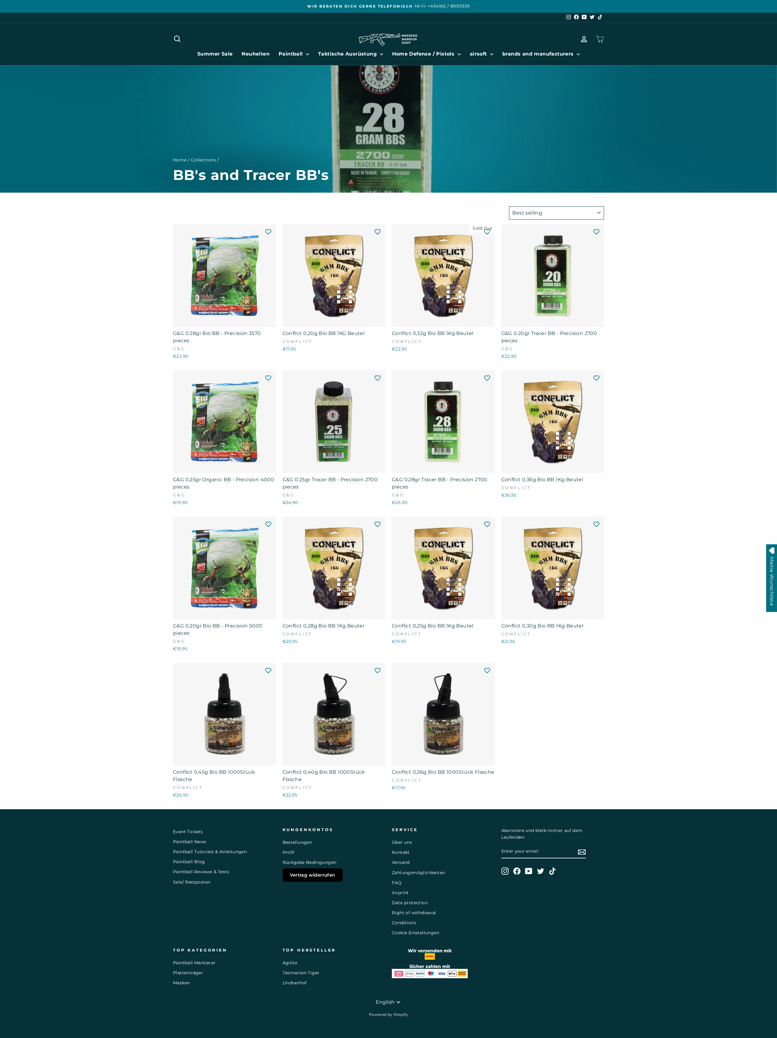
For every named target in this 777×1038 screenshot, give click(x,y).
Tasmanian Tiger (301, 972)
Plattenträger (188, 972)
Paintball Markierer (194, 962)
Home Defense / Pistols (424, 54)
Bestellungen (297, 842)
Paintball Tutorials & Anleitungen (210, 851)
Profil (289, 852)
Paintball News (189, 841)
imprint (400, 892)
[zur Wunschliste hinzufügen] (268, 232)
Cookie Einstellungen (415, 932)
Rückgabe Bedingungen (310, 862)
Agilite (290, 962)
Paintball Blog (189, 861)
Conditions (404, 922)
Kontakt (401, 852)
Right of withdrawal (414, 912)
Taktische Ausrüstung (348, 54)
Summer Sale (214, 54)
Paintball (291, 54)
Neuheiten (256, 54)
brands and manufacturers (538, 54)
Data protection (410, 902)
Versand (401, 862)
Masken (181, 982)
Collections (203, 159)
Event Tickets (188, 831)
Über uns (402, 842)
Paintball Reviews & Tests (201, 871)
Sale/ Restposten (191, 882)
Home (180, 159)
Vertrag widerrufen (312, 875)
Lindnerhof (295, 982)
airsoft (479, 54)
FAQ (397, 882)
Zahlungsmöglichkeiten (418, 872)
